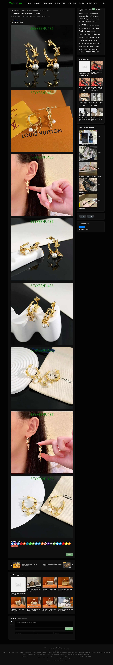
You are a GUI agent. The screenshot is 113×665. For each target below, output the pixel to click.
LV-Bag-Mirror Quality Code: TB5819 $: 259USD (49, 590)
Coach (88, 28)
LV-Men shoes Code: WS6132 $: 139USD (18, 593)
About (95, 3)
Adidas (81, 13)
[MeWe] (27, 543)
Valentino (95, 49)
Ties (52, 654)
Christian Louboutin (95, 25)
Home (29, 3)
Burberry (82, 21)
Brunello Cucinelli (97, 19)
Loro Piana (97, 37)
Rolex (80, 49)
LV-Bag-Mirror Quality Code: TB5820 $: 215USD (65, 590)
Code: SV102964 (90, 204)
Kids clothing (81, 652)
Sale (63, 3)
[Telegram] (36, 543)
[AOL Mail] (51, 543)
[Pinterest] (21, 543)
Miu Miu (95, 40)
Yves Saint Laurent (92, 52)
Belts (13, 652)
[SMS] (54, 543)
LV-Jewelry (42, 10)
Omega (80, 46)
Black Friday (38, 658)
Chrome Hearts (82, 28)
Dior (97, 28)
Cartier (88, 22)
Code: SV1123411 (90, 188)
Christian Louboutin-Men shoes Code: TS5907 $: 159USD (84, 104)
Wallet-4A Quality (59, 648)
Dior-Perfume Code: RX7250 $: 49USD (89, 140)
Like (74, 3)
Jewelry (36, 10)
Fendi (81, 31)
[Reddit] (24, 543)
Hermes (96, 34)
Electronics (45, 652)
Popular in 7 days (57, 658)
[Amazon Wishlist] (66, 543)
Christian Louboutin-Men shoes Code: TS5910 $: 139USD (97, 72)
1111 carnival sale (31, 658)
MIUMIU (81, 43)
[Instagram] (15, 543)
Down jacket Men (28, 652)
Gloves (54, 652)
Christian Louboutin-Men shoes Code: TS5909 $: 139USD (84, 89)
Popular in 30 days (66, 658)
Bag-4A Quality (51, 648)
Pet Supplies (29, 654)
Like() (69, 554)
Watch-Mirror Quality (79, 654)
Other (84, 46)
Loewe (87, 37)
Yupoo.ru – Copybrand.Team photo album (58, 660)
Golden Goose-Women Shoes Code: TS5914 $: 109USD (97, 104)
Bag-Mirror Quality (7, 652)
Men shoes (93, 652)
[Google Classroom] (63, 543)
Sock (44, 654)
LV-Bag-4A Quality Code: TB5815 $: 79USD (65, 610)
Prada (96, 46)
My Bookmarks (74, 658)
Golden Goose (82, 34)
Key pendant (75, 652)
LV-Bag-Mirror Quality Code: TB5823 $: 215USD (49, 610)
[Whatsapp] (30, 543)
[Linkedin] (39, 543)
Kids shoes (87, 652)
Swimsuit (48, 654)
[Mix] (42, 543)
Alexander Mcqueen (94, 13)
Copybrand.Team (31, 16)
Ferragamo (87, 31)
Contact (89, 3)
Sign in (103, 9)
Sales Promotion (45, 658)
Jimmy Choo (81, 37)
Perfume (24, 654)
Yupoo (82, 216)
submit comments (69, 629)
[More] (69, 543)
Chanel (82, 24)
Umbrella (62, 654)
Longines (92, 37)
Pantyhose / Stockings (105, 652)
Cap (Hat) (17, 652)
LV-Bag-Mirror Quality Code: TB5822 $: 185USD (33, 610)
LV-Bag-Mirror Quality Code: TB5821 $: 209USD (18, 610)
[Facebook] (12, 543)
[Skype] (57, 543)
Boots (81, 19)
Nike (98, 43)
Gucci (89, 34)
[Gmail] (45, 543)
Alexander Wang (82, 16)
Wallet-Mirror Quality (69, 654)
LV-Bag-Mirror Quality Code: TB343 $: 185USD (33, 590)
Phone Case (36, 654)
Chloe (88, 25)
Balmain (97, 16)
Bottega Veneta (88, 19)
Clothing (21, 652)
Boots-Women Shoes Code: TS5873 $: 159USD (97, 119)
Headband (59, 652)
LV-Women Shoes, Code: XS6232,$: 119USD (90, 172)
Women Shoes (87, 654)
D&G (93, 28)
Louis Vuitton (14, 546)
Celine (94, 21)
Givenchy (93, 31)
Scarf (41, 654)
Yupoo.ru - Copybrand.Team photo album (25, 10)
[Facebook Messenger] (60, 543)
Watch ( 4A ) (66, 648)
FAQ (69, 3)
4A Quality (37, 3)
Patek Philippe (90, 46)
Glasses (50, 652)
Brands (57, 3)
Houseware (64, 652)
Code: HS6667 (90, 156)
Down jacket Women (37, 652)
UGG (89, 49)
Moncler (86, 43)
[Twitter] (18, 543)
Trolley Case (56, 654)
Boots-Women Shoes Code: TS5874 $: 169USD (84, 119)
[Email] (33, 543)
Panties (98, 652)
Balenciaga (90, 16)
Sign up (98, 9)
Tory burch (85, 49)
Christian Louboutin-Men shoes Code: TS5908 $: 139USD (97, 89)
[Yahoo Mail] (48, 543)
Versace (81, 52)
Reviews (81, 3)
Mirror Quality (48, 3)
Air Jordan (86, 13)
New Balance (93, 43)
